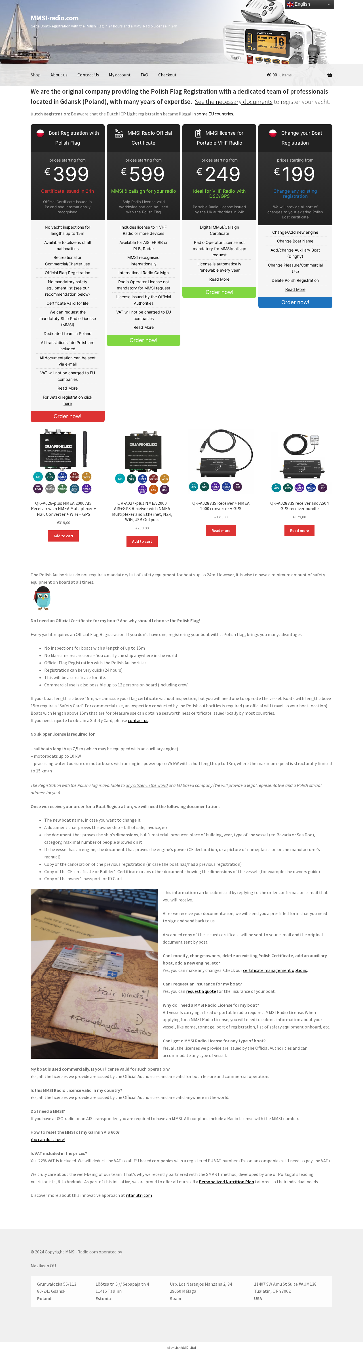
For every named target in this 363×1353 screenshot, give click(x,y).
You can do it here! (48, 1139)
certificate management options (275, 970)
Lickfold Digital (185, 1347)
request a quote (201, 991)
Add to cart (63, 535)
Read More (68, 388)
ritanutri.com (139, 1195)
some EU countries (215, 114)
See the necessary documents (234, 102)
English (302, 4)
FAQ (144, 75)
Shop (36, 75)
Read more (221, 530)
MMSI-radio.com (55, 17)
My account (120, 75)
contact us (138, 720)
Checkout (167, 75)
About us (58, 75)
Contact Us (88, 75)
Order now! (67, 416)
